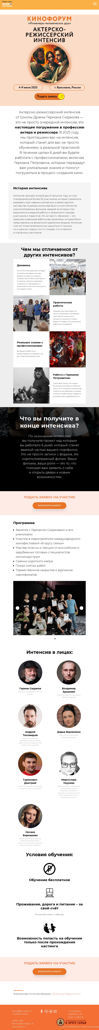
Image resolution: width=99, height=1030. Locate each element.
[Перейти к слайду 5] (52, 647)
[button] (61, 96)
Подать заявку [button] (47, 96)
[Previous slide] (17, 617)
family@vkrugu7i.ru (22, 1020)
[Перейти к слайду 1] (44, 647)
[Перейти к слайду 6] (54, 647)
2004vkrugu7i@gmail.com (66, 1003)
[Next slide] (81, 617)
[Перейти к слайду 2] (46, 647)
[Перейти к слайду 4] (50, 647)
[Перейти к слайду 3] (48, 647)
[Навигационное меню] (95, 4)
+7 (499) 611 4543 (20, 1023)
